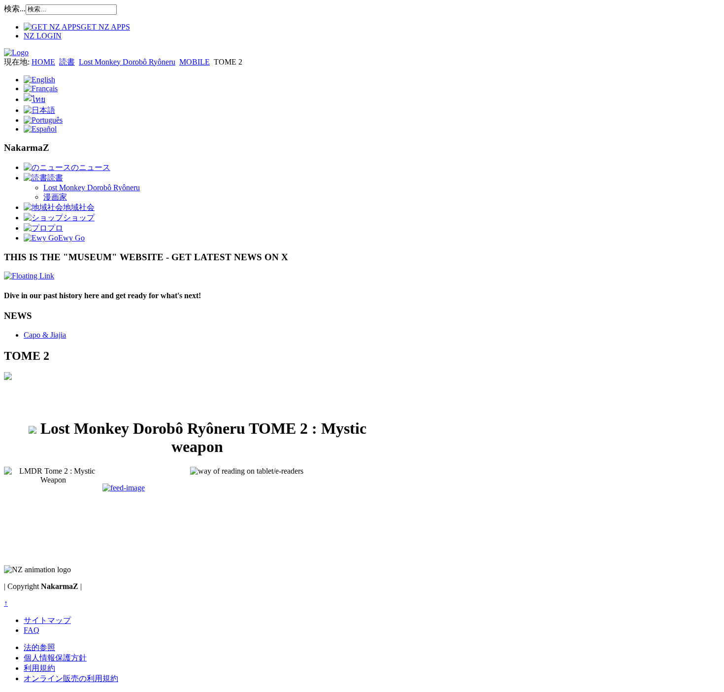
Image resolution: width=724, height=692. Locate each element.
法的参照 (39, 647)
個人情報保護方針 (55, 658)
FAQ (31, 630)
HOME (43, 62)
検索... (15, 8)
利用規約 (39, 668)
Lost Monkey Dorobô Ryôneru (127, 62)
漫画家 (55, 197)
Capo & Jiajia (45, 335)
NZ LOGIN (43, 36)
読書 (67, 62)
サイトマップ (47, 620)
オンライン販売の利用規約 (71, 678)
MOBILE (194, 62)
